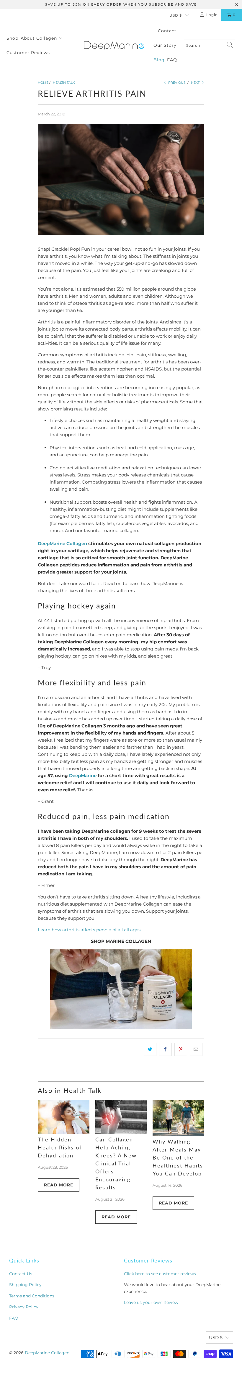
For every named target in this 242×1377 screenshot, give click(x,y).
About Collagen (39, 38)
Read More (58, 1185)
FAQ (172, 59)
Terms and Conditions (31, 1296)
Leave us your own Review (151, 1302)
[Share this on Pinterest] (180, 1049)
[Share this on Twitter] (150, 1049)
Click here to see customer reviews (160, 1273)
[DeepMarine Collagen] (114, 45)
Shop (12, 38)
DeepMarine (83, 775)
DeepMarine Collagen (62, 543)
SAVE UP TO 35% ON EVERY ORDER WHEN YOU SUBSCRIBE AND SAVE (121, 4)
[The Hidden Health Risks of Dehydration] (63, 1117)
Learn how (50, 930)
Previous (176, 82)
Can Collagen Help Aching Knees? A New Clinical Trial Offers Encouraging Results (116, 1163)
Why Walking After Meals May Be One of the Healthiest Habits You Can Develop (178, 1157)
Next (195, 82)
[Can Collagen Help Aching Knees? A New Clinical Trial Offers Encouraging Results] (121, 1117)
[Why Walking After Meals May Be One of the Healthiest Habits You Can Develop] (178, 1118)
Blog (159, 59)
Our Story (164, 45)
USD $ (175, 15)
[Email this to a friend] (196, 1049)
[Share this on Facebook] (165, 1049)
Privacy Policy (23, 1307)
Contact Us (20, 1273)
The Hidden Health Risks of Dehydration (60, 1147)
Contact (167, 30)
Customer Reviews (28, 52)
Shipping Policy (25, 1284)
